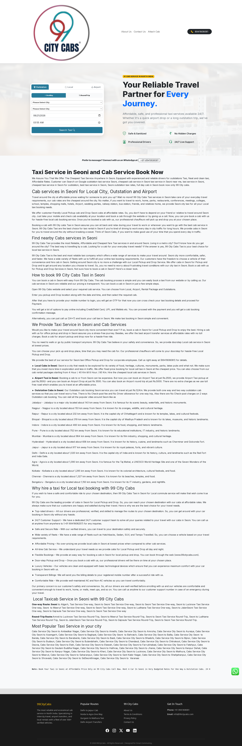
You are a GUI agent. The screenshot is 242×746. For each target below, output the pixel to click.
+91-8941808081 (149, 160)
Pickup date (37, 112)
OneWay (49, 95)
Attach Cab (154, 31)
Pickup (35, 99)
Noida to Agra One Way (91, 714)
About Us (126, 31)
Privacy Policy (130, 718)
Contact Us (140, 31)
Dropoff (36, 105)
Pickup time (37, 119)
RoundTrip (85, 95)
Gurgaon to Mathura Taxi (92, 718)
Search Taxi (66, 130)
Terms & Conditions (133, 714)
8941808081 (201, 31)
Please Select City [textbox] (41, 102)
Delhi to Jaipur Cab (89, 710)
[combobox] (67, 102)
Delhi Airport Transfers (91, 722)
